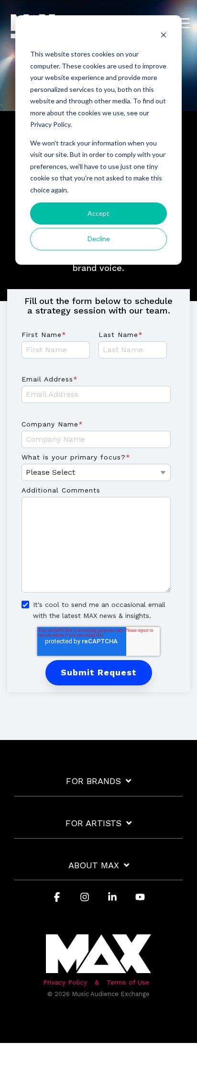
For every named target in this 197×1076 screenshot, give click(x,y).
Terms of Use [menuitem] (128, 982)
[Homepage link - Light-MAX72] (98, 968)
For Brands (93, 781)
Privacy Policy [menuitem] (65, 982)
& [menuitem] (97, 982)
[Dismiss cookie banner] (163, 36)
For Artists (93, 823)
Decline (99, 239)
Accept (98, 213)
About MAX (93, 865)
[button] (183, 22)
